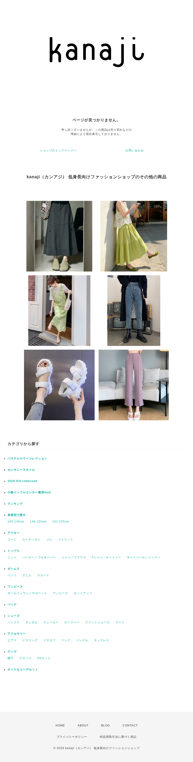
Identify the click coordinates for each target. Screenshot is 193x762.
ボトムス (14, 568)
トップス (14, 550)
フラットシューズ (97, 622)
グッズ (12, 651)
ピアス (12, 640)
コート (12, 539)
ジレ (49, 539)
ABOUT (83, 725)
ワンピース (15, 586)
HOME (60, 725)
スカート (43, 575)
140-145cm (16, 521)
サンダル (31, 622)
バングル (82, 640)
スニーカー (51, 622)
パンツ (12, 575)
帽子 (11, 658)
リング (65, 640)
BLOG (105, 725)
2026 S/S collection (22, 481)
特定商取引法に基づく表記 (118, 736)
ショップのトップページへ (58, 150)
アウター (14, 533)
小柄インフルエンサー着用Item (29, 492)
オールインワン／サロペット (27, 593)
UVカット (44, 658)
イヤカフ (49, 640)
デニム (27, 575)
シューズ (14, 615)
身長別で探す (17, 515)
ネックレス (101, 640)
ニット (12, 557)
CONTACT (130, 725)
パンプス (14, 622)
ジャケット (65, 539)
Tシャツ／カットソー (106, 557)
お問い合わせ (134, 150)
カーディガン (31, 539)
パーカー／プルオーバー (39, 557)
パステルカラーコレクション (27, 458)
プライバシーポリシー (71, 736)
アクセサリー (17, 633)
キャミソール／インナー (144, 557)
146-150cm (38, 521)
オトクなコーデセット (23, 669)
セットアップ (83, 593)
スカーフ (25, 658)
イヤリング (30, 640)
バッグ (12, 604)
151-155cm (60, 521)
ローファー (72, 622)
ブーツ (120, 622)
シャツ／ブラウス (74, 557)
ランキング (15, 503)
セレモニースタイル (21, 469)
